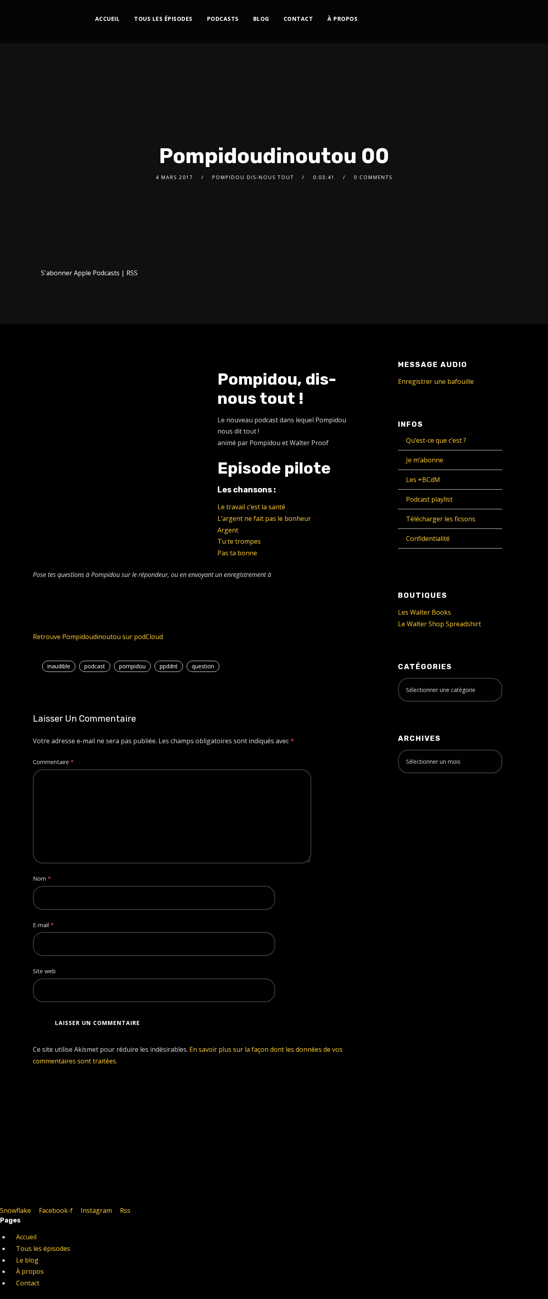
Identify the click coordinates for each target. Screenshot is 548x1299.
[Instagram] (406, 19)
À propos (342, 18)
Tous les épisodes (163, 18)
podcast (94, 666)
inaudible (58, 666)
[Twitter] (393, 19)
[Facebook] (380, 19)
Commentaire (53, 762)
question (203, 666)
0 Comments (373, 177)
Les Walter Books (424, 612)
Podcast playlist (429, 499)
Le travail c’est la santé (251, 506)
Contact (298, 18)
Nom (42, 878)
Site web (44, 971)
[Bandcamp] (459, 19)
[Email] (486, 19)
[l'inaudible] (54, 21)
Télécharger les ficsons (440, 518)
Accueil (107, 18)
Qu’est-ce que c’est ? (436, 440)
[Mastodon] (472, 19)
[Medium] (446, 19)
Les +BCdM (423, 479)
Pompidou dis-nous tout (253, 177)
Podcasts (223, 18)
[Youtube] (419, 19)
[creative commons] (423, 811)
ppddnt (169, 666)
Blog (261, 18)
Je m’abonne (424, 460)
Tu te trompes (239, 541)
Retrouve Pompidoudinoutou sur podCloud (98, 636)
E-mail (43, 925)
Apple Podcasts (97, 272)
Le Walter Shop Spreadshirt (439, 623)
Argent (227, 530)
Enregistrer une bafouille (436, 381)
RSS (132, 272)
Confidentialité (428, 538)
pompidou (132, 666)
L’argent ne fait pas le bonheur (264, 518)
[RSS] (433, 19)
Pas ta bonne (237, 553)
